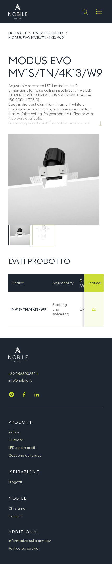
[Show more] (100, 124)
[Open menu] (99, 11)
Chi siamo (17, 508)
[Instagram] (11, 395)
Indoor (14, 432)
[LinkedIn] (36, 395)
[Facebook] (24, 395)
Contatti (15, 516)
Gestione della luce (25, 455)
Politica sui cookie (23, 548)
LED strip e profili (22, 447)
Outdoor (15, 440)
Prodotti (17, 33)
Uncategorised (48, 33)
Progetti (15, 482)
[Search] (85, 12)
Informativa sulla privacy (29, 540)
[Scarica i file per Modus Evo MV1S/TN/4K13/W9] (94, 308)
